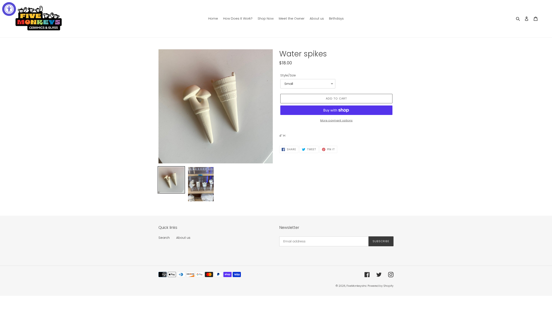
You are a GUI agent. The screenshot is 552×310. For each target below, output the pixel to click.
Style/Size (288, 75)
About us (183, 237)
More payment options (336, 120)
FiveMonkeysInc (357, 286)
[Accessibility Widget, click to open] (9, 9)
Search (164, 237)
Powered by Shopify (381, 286)
